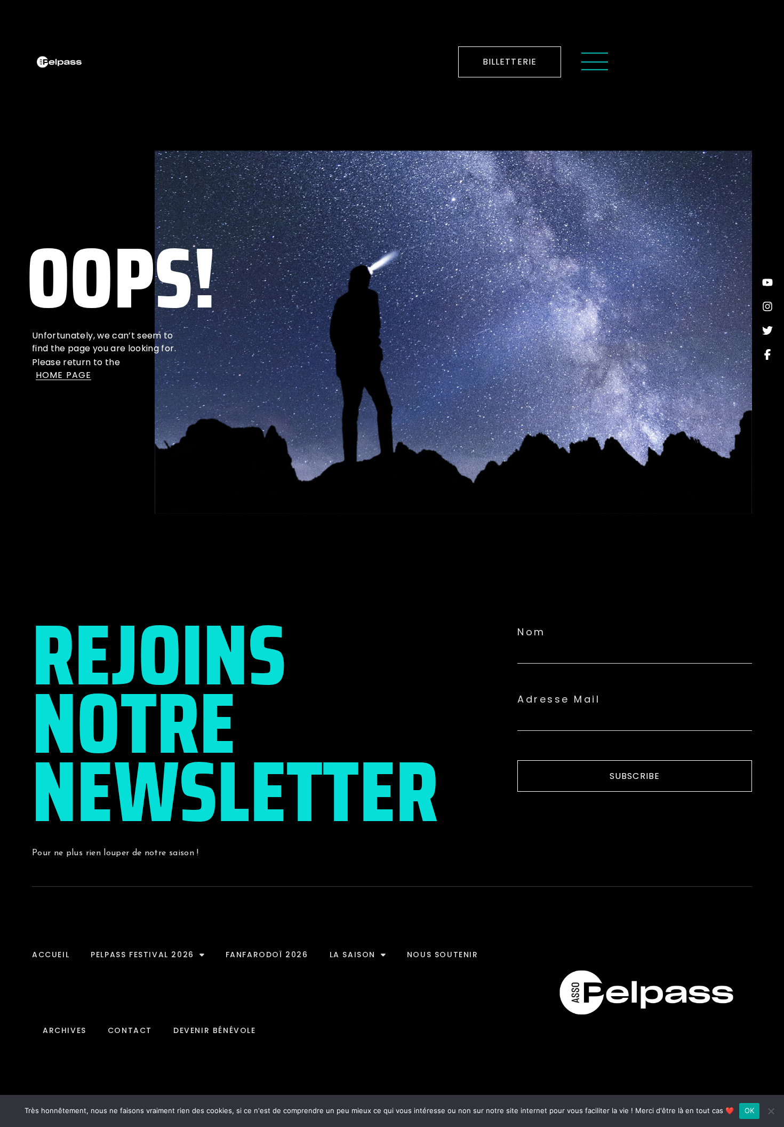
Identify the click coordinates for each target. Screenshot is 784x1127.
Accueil (50, 954)
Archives (64, 1030)
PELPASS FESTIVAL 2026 (142, 954)
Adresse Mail (558, 699)
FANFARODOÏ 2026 (267, 954)
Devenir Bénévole (214, 1030)
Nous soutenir (442, 954)
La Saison (352, 954)
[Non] (770, 1111)
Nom (531, 632)
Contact (130, 1030)
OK (750, 1110)
